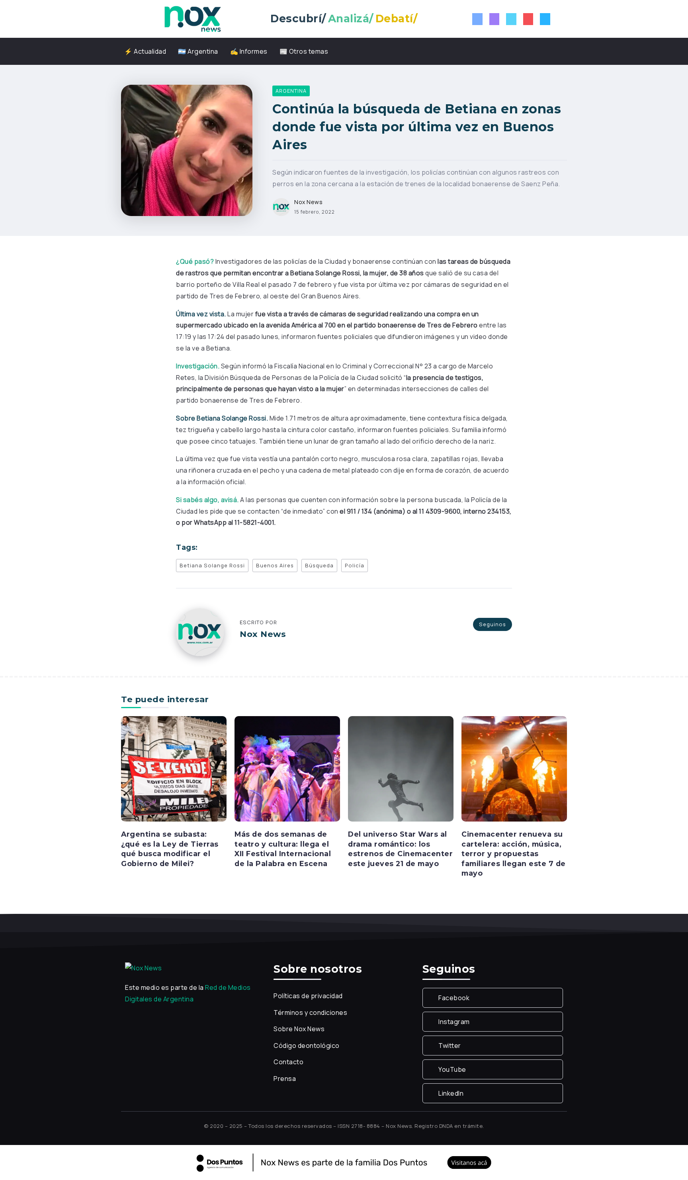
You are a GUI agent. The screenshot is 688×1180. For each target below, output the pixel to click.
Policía (354, 565)
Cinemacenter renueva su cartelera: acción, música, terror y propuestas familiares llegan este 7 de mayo (513, 854)
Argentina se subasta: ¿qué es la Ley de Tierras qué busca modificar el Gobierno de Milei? (170, 849)
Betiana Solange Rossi (212, 565)
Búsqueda (319, 565)
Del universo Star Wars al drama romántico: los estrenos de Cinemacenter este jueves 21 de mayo (400, 849)
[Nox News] (193, 18)
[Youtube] (528, 19)
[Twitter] (511, 19)
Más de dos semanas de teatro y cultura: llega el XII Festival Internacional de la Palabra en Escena (283, 849)
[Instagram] (494, 19)
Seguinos (492, 624)
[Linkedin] (545, 19)
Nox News (308, 202)
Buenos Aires (275, 565)
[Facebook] (477, 19)
